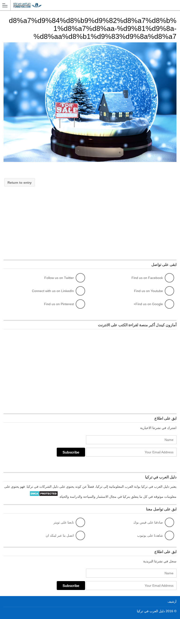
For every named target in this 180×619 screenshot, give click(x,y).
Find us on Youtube (148, 291)
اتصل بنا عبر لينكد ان (60, 535)
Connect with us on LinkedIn (53, 291)
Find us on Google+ (148, 304)
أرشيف (172, 601)
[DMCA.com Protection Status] (44, 496)
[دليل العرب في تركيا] (85, 5)
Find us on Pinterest (59, 304)
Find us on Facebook (147, 278)
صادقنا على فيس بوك (148, 522)
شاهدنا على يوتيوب (150, 535)
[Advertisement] (141, 220)
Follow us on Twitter (59, 278)
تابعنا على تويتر (63, 522)
